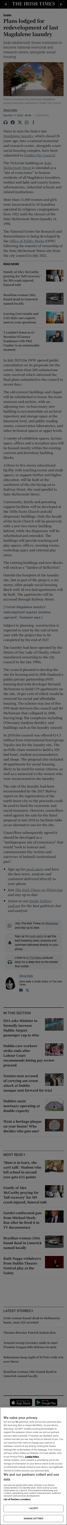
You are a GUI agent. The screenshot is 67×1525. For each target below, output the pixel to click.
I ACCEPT (33, 1508)
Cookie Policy (32, 1456)
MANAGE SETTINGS (33, 1518)
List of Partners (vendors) (17, 1499)
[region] (33, 1466)
